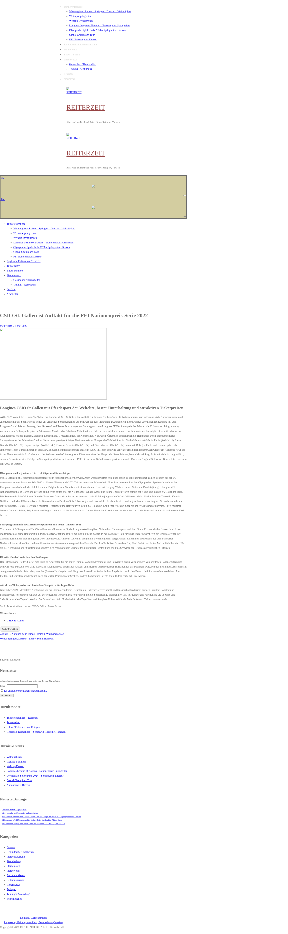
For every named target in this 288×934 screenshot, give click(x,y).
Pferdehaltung (14, 861)
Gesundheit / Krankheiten (20, 852)
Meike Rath (6, 325)
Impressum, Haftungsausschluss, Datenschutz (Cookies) (33, 922)
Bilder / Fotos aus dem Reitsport (23, 727)
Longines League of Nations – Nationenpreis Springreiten (37, 771)
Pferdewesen (13, 870)
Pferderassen (13, 866)
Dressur (11, 847)
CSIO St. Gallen (15, 620)
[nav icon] (185, 195)
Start (2, 178)
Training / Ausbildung (18, 894)
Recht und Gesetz (16, 875)
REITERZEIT (85, 107)
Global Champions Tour (19, 780)
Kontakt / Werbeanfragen (33, 917)
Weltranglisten (14, 757)
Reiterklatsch (13, 884)
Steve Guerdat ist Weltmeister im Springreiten (20, 813)
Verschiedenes (14, 898)
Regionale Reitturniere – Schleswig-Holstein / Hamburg (36, 731)
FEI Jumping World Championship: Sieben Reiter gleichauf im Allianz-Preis (32, 820)
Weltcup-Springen (16, 761)
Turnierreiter (13, 722)
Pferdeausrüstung (16, 856)
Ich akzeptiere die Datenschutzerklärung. (25, 690)
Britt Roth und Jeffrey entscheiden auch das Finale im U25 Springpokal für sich (33, 823)
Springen (11, 889)
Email (3, 686)
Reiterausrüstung (15, 880)
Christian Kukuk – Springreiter (14, 809)
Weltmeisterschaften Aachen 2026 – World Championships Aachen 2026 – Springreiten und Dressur (41, 816)
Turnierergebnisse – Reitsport (22, 717)
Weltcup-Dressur (15, 766)
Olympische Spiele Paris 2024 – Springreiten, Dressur (35, 775)
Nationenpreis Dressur (18, 785)
